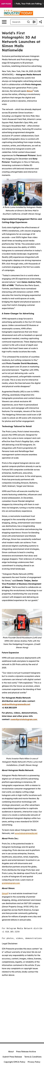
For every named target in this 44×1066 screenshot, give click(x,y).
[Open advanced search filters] (34, 22)
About (11, 1051)
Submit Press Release (12, 1057)
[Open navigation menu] (4, 22)
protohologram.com (11, 883)
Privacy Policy (34, 1062)
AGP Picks (6, 4)
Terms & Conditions (32, 1057)
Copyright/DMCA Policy (14, 1062)
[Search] (28, 22)
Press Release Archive (26, 1051)
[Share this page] (40, 22)
